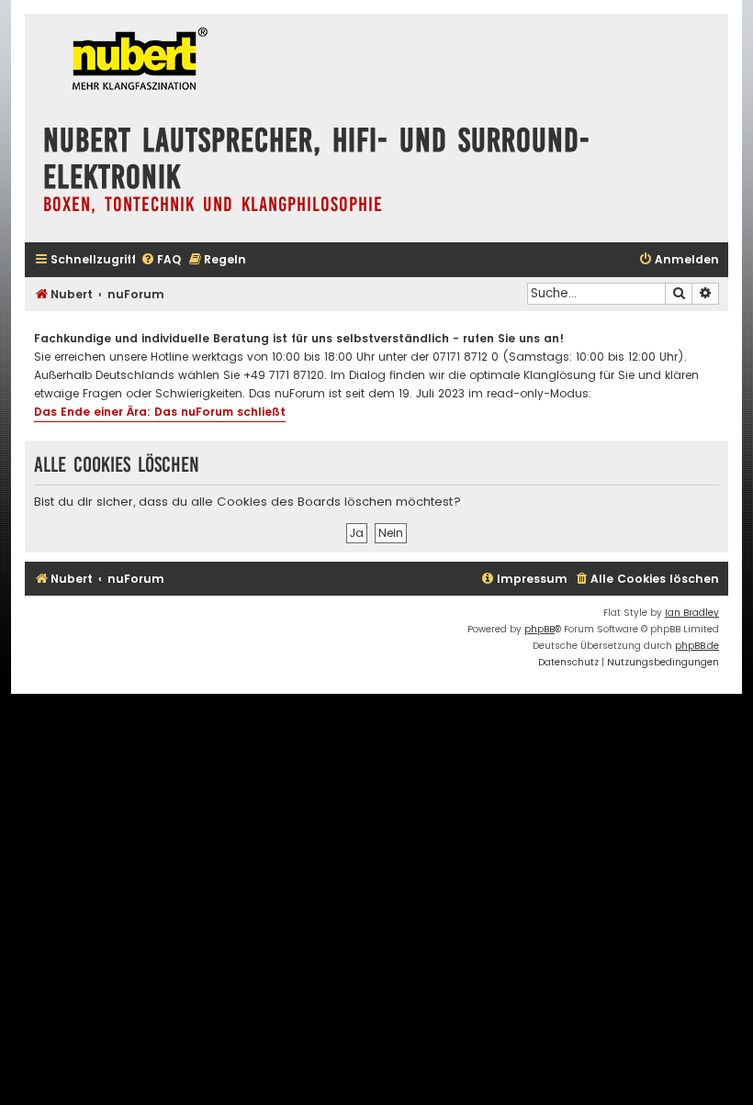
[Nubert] (135, 61)
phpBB (539, 629)
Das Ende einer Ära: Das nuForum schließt (160, 411)
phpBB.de (697, 646)
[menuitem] (160, 260)
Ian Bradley (692, 612)
